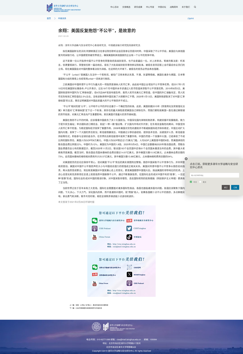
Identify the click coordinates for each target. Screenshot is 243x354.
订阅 (235, 187)
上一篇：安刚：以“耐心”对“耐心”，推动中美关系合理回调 (89, 305)
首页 (49, 18)
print (192, 18)
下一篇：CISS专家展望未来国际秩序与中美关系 (86, 308)
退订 (226, 187)
